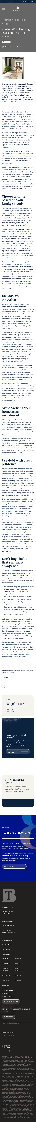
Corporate (5, 958)
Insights (5, 985)
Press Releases (6, 949)
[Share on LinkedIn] (13, 704)
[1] (16, 123)
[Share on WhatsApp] (18, 704)
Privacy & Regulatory (8, 1035)
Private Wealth (6, 913)
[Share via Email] (13, 709)
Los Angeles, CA (18, 963)
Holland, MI (5, 980)
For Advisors (7, 990)
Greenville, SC (6, 977)
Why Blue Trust (6, 944)
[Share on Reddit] (8, 709)
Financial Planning (8, 925)
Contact (5, 993)
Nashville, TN (18, 970)
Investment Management (9, 927)
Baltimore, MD (6, 963)
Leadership (5, 946)
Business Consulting (8, 932)
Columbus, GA (6, 975)
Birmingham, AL (6, 965)
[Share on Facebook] (8, 704)
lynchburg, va (18, 965)
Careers (5, 988)
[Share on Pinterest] (23, 704)
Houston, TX (17, 958)
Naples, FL (17, 968)
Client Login (7, 996)
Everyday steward (7, 911)
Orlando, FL (17, 975)
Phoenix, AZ (17, 977)
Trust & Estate (6, 930)
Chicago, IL (5, 970)
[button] (3, 8)
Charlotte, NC (6, 968)
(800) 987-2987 (6, 1045)
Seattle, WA (17, 980)
